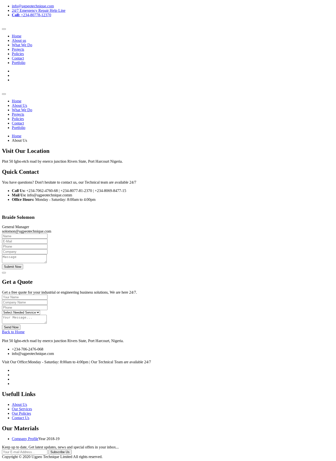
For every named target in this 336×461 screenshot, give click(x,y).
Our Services (22, 409)
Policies (18, 54)
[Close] (4, 272)
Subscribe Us (60, 452)
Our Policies (21, 413)
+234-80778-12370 (31, 15)
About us (19, 40)
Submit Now (12, 267)
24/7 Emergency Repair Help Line (38, 10)
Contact (18, 58)
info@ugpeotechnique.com (33, 6)
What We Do (22, 45)
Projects (18, 49)
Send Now (11, 327)
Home (16, 36)
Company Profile (25, 439)
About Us (19, 105)
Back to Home (13, 332)
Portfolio (18, 63)
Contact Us (20, 418)
